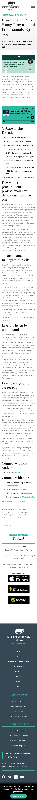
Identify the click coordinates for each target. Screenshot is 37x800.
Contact (18, 677)
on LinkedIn (23, 489)
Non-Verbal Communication (18, 731)
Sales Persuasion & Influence (18, 736)
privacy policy (18, 792)
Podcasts (11, 41)
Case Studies (18, 667)
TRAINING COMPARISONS (18, 662)
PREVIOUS (7, 526)
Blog (18, 682)
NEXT (28, 526)
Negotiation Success (19, 701)
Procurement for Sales (18, 706)
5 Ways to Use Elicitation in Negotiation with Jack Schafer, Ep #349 (18, 557)
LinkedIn (17, 472)
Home (4, 41)
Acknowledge (18, 796)
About (18, 652)
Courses (18, 657)
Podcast (18, 672)
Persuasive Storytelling (18, 746)
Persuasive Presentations (18, 741)
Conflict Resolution (18, 711)
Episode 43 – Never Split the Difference (18, 550)
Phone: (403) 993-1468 (18, 643)
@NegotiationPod (12, 485)
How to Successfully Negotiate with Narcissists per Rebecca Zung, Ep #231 (18, 565)
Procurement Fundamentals (18, 716)
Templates (18, 687)
